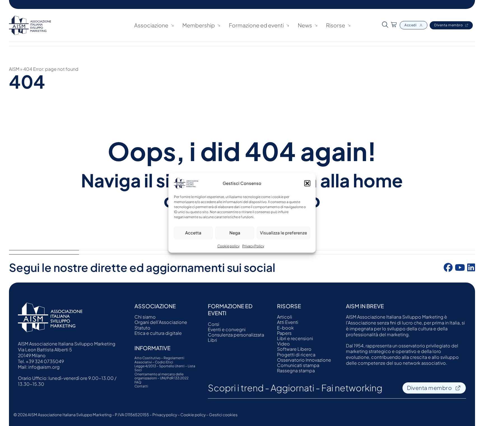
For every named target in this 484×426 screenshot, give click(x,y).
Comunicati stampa (298, 365)
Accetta (193, 232)
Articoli (284, 316)
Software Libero (294, 349)
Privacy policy (164, 414)
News (305, 25)
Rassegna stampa (296, 370)
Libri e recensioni (295, 338)
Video (283, 343)
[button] (307, 183)
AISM (14, 69)
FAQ (137, 382)
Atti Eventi (287, 322)
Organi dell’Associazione (160, 322)
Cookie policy (228, 246)
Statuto (142, 327)
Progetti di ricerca (296, 354)
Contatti (141, 386)
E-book (285, 327)
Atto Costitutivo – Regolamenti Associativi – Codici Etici (159, 360)
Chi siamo (145, 316)
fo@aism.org (46, 367)
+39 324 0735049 (45, 361)
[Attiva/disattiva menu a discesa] (172, 25)
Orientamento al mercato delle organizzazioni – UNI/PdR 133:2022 (161, 376)
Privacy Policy (253, 246)
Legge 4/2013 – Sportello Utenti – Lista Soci (164, 368)
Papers (284, 333)
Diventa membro (448, 25)
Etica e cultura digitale (158, 333)
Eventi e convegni (227, 329)
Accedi (410, 25)
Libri (212, 340)
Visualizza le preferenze (283, 232)
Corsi (213, 324)
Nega (234, 232)
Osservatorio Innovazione (304, 360)
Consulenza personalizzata (236, 334)
